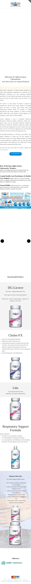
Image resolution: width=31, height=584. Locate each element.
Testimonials (17, 581)
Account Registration (15, 153)
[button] (15, 9)
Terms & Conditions (6, 581)
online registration (4, 149)
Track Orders (26, 581)
